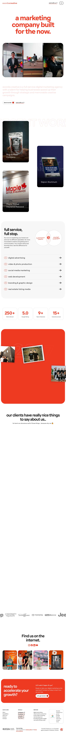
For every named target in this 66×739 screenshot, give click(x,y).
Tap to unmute (33, 60)
